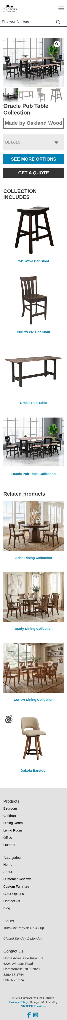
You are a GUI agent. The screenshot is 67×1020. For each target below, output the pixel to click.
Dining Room (13, 823)
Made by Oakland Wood (33, 123)
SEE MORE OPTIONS (33, 159)
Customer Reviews (17, 879)
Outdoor (9, 845)
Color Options (13, 894)
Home (7, 864)
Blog (6, 908)
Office (7, 837)
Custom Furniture (16, 886)
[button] (57, 44)
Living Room (12, 830)
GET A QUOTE (33, 172)
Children (9, 816)
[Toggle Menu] (61, 8)
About (7, 872)
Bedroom (10, 808)
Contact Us (11, 901)
